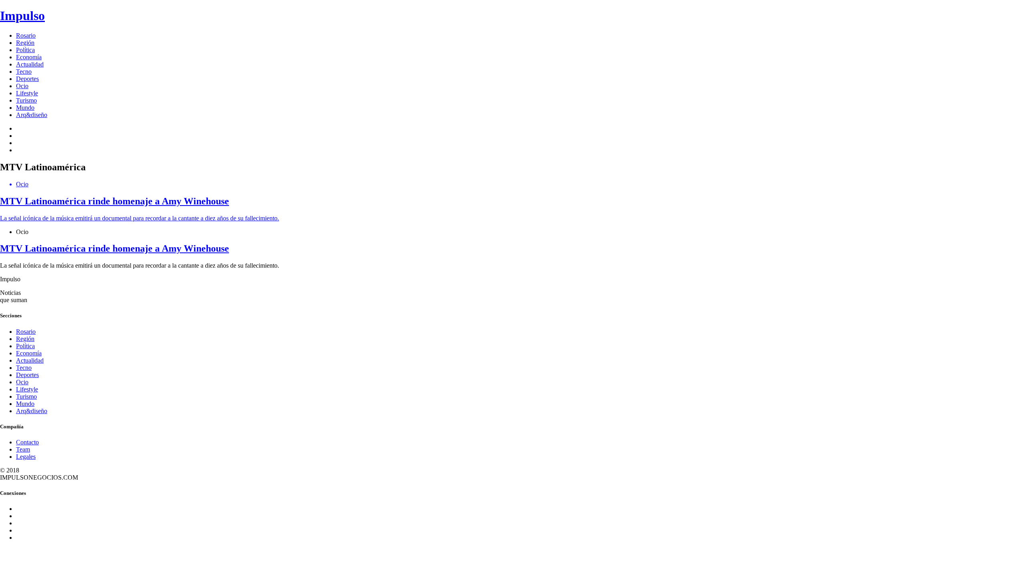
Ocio (22, 86)
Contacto (27, 442)
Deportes (27, 78)
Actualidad (30, 64)
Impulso (22, 15)
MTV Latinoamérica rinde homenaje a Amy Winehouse (114, 248)
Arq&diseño (31, 114)
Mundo (25, 107)
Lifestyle (27, 93)
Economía (29, 57)
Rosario (26, 35)
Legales (26, 456)
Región (25, 42)
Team (23, 449)
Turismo (26, 100)
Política (25, 49)
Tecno (24, 71)
